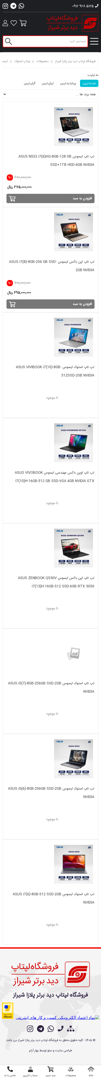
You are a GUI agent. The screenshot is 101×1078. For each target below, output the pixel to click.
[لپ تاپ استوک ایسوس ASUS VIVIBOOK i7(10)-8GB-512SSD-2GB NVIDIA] (50, 337)
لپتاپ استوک (22, 61)
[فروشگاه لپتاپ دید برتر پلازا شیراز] (50, 973)
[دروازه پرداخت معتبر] (7, 1010)
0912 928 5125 (83, 6)
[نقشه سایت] (70, 1029)
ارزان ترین (48, 83)
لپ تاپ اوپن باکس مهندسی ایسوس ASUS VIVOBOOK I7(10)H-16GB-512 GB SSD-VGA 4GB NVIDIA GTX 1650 (54, 481)
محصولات (43, 61)
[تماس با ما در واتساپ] (51, 1028)
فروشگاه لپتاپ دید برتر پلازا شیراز (75, 61)
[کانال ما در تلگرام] (40, 1028)
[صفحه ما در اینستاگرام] (30, 1028)
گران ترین (29, 83)
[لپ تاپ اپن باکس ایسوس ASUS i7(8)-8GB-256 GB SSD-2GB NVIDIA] (50, 232)
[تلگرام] (13, 7)
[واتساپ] (21, 7)
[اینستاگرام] (5, 7)
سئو (49, 1050)
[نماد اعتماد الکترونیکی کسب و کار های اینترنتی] (57, 1017)
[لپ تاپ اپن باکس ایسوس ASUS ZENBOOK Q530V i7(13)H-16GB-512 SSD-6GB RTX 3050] (50, 548)
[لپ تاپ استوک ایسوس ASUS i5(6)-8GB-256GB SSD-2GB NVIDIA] (50, 758)
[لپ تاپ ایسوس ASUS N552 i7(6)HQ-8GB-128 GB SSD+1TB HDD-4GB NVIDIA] (50, 126)
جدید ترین (89, 83)
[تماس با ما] (60, 1029)
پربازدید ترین (68, 83)
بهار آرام (34, 1050)
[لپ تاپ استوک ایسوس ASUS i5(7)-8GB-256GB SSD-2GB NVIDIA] (50, 653)
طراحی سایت (63, 1050)
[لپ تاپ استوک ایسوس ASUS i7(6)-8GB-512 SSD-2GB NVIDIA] (50, 864)
